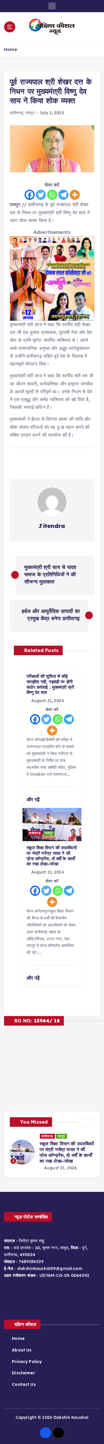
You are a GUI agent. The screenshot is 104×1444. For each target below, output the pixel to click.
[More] (75, 195)
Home (10, 49)
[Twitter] (41, 195)
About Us (21, 1344)
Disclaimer (23, 1367)
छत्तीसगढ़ (16, 112)
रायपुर (29, 112)
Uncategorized (56, 1136)
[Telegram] (63, 195)
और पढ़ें (34, 799)
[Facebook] (30, 195)
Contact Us (24, 1378)
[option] (52, 1149)
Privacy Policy (27, 1355)
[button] (81, 1122)
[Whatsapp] (52, 195)
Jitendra (52, 525)
